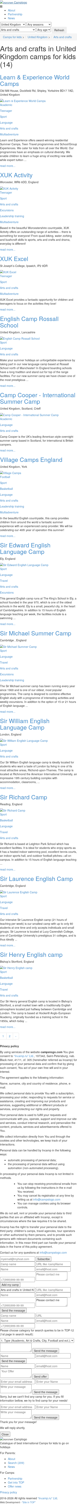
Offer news (14, 1486)
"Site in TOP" (29, 1502)
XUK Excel (14, 258)
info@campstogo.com (46, 1199)
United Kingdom (38, 37)
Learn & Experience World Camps (34, 80)
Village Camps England (31, 459)
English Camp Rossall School (29, 321)
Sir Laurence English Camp (36, 878)
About (11, 10)
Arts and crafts (63, 37)
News (11, 18)
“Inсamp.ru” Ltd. (24, 1056)
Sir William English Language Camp (25, 723)
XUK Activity (16, 175)
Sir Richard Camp (23, 797)
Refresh (59, 30)
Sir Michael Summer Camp (35, 633)
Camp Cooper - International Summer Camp (37, 398)
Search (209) (16, 1463)
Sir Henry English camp (31, 954)
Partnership (15, 14)
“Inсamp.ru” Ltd (47, 1498)
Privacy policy (8, 1492)
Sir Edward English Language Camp (25, 548)
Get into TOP (16, 1482)
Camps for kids (12, 37)
